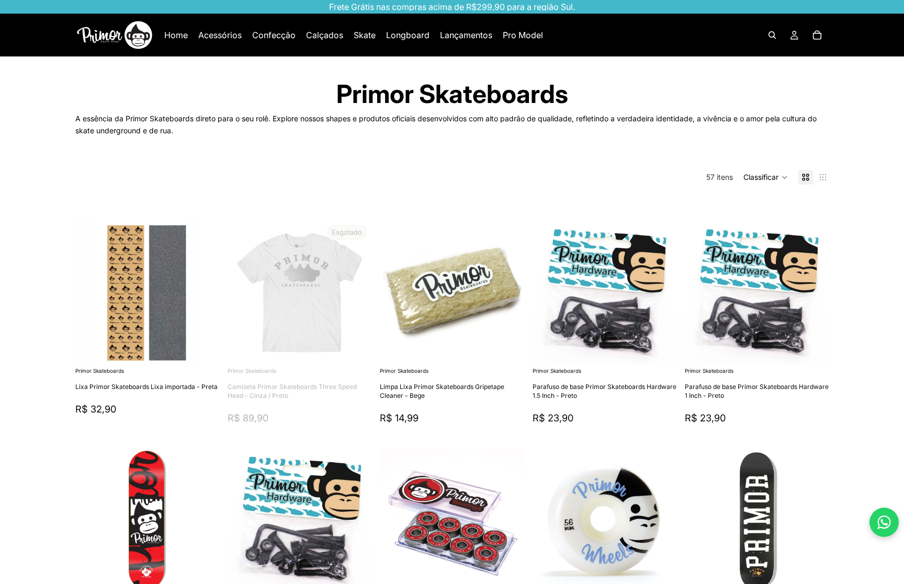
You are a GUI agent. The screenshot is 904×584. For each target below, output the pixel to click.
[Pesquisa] (772, 35)
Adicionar (211, 348)
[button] (765, 177)
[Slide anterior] (91, 292)
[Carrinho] (817, 35)
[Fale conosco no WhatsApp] (884, 522)
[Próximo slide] (203, 292)
